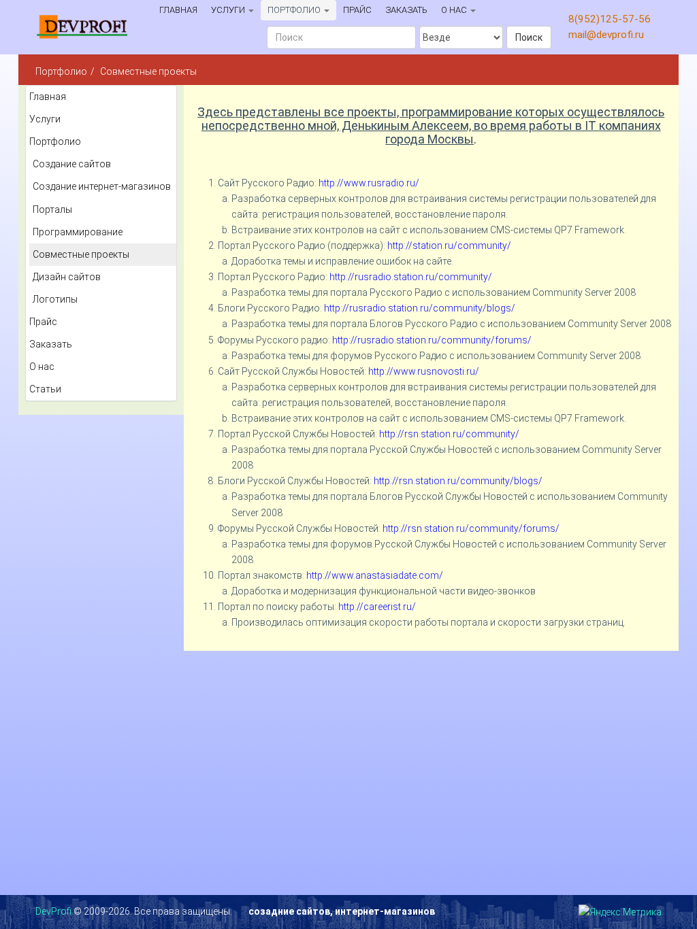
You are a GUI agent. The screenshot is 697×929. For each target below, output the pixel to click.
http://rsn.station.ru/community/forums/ (471, 528)
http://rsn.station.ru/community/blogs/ (458, 480)
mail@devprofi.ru (606, 35)
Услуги (229, 10)
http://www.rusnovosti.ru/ (423, 371)
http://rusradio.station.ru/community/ (410, 276)
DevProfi (53, 911)
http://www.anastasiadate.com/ (374, 575)
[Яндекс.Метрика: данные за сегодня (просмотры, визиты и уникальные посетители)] (620, 912)
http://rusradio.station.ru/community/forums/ (432, 340)
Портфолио (295, 10)
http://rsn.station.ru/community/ (449, 433)
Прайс (357, 10)
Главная (178, 10)
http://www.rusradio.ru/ (369, 183)
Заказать (406, 10)
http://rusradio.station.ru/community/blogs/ (419, 308)
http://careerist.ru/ (377, 606)
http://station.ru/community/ (449, 245)
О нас (455, 10)
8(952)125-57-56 (609, 19)
